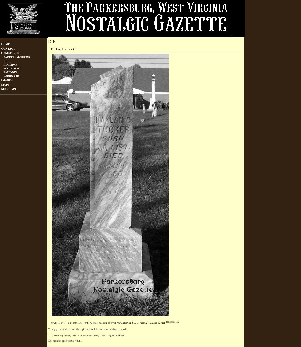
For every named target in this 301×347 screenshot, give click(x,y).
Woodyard (11, 76)
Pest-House (12, 68)
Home (5, 43)
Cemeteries (10, 52)
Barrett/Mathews (17, 57)
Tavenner (11, 72)
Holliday (10, 64)
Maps (5, 84)
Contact (8, 48)
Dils (6, 61)
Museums (8, 88)
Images (6, 79)
